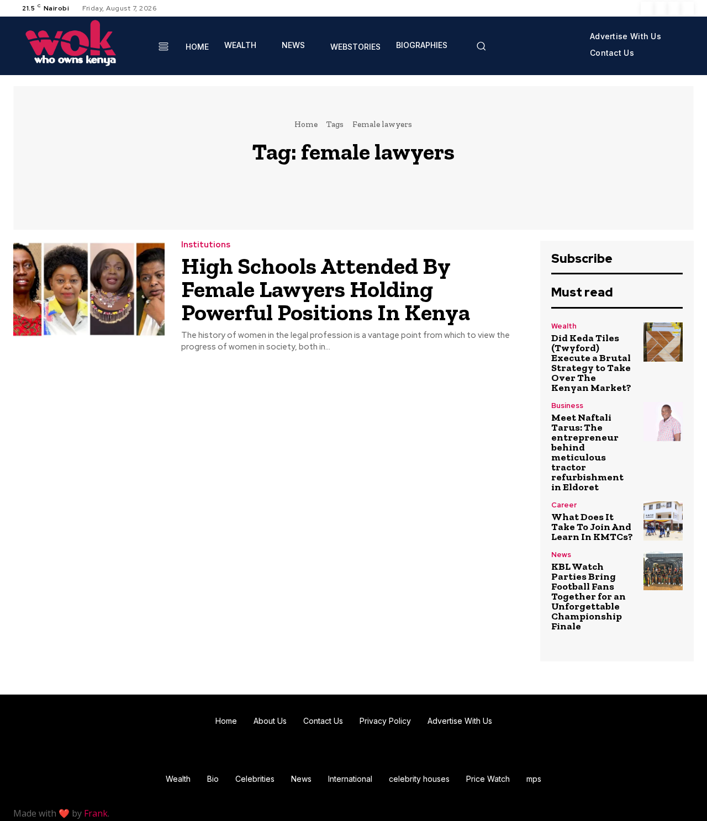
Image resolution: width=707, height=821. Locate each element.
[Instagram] (660, 8)
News (561, 554)
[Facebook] (647, 8)
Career (564, 505)
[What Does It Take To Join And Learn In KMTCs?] (663, 521)
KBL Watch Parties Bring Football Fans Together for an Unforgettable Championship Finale (588, 596)
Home (306, 124)
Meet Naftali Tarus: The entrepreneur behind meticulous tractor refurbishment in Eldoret (587, 452)
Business (567, 405)
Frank (96, 813)
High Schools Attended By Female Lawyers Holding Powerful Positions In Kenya (325, 289)
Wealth (564, 326)
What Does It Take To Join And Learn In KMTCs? (592, 527)
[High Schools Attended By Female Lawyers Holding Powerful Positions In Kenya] (89, 289)
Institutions (205, 245)
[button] (481, 46)
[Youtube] (687, 8)
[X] (673, 8)
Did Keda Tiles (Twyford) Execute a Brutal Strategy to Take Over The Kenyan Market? (591, 363)
